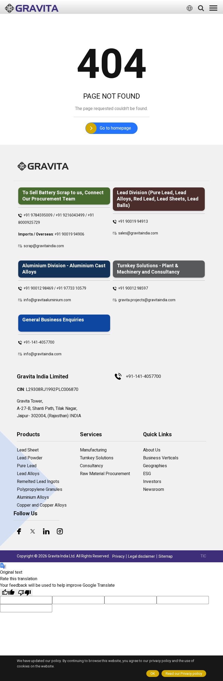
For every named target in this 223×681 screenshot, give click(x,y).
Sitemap (166, 556)
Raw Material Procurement (105, 473)
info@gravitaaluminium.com (47, 300)
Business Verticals (160, 458)
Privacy (118, 556)
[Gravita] (31, 8)
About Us (151, 450)
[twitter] (32, 531)
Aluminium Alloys (33, 497)
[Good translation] (8, 592)
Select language (104, 19)
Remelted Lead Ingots (38, 481)
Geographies (155, 466)
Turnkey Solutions (96, 458)
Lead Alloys (28, 473)
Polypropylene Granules (39, 489)
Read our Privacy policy (184, 673)
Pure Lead (26, 466)
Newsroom (153, 489)
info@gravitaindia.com (42, 354)
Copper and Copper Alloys (42, 505)
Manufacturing (93, 450)
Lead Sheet (28, 450)
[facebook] (19, 531)
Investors (152, 481)
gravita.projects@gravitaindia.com (146, 300)
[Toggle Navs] (213, 8)
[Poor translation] (24, 592)
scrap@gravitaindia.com (44, 246)
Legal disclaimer (141, 556)
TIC (203, 556)
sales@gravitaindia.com (138, 233)
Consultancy (91, 466)
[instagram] (59, 531)
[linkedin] (46, 531)
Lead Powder (29, 458)
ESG (147, 473)
